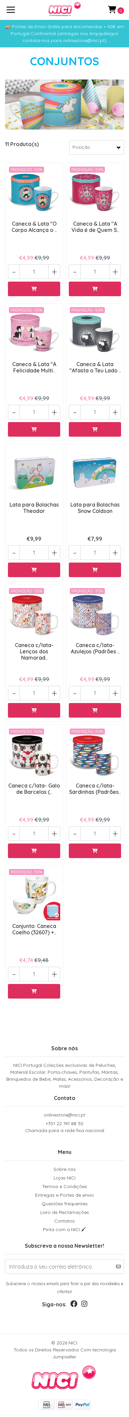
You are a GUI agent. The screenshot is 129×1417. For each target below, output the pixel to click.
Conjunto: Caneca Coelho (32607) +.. (34, 929)
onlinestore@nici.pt (64, 1115)
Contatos (64, 1221)
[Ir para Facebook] (73, 1305)
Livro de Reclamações (64, 1212)
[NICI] (64, 10)
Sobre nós (65, 1169)
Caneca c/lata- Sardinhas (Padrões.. (95, 788)
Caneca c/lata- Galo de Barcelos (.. (34, 788)
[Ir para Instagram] (84, 1305)
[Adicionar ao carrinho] (34, 289)
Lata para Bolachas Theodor (34, 507)
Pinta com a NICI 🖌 (64, 1229)
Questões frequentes (65, 1204)
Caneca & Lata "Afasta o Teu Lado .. (95, 367)
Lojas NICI (64, 1178)
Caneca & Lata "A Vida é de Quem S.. (95, 226)
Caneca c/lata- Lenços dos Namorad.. (34, 651)
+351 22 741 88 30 (64, 1126)
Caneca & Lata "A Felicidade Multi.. (34, 367)
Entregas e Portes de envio (64, 1195)
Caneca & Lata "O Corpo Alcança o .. (34, 226)
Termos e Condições (64, 1186)
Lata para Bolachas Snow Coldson (95, 507)
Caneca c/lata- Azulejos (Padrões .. (95, 648)
